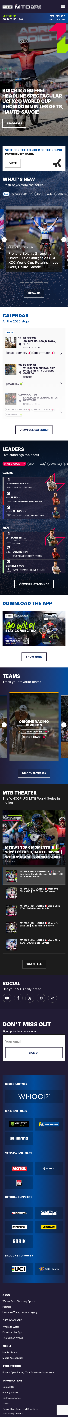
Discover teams (34, 773)
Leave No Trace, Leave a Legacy (20, 1312)
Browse (34, 293)
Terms (6, 1403)
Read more (14, 123)
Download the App (12, 1332)
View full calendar (34, 430)
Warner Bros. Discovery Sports (19, 1301)
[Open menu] (62, 6)
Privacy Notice (10, 1392)
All (6, 194)
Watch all (34, 964)
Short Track (44, 194)
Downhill (54, 463)
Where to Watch (11, 1326)
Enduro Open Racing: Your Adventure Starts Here (28, 1372)
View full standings (34, 584)
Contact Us (8, 1387)
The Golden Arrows (13, 1338)
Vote (13, 163)
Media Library (10, 1352)
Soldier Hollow (13, 19)
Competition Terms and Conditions (20, 1409)
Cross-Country (22, 194)
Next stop (9, 16)
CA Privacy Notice (12, 1398)
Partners (7, 1306)
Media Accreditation (13, 1358)
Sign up (34, 1052)
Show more (34, 656)
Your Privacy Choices (13, 1413)
